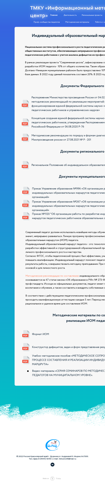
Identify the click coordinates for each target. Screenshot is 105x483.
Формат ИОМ (40, 334)
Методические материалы (77, 22)
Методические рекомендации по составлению (52, 276)
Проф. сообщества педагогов (47, 22)
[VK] (52, 466)
